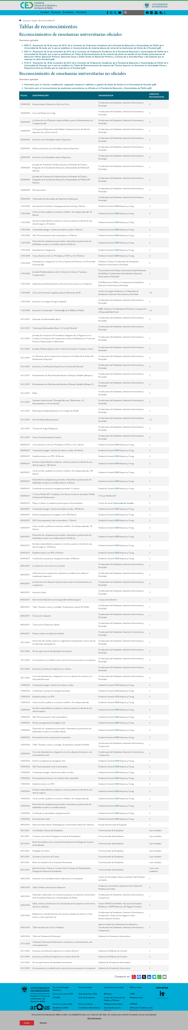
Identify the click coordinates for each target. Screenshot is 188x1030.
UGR (117, 206)
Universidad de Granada (124, 503)
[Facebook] (139, 976)
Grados (34, 21)
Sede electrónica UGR (87, 994)
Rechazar (43, 1023)
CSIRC (132, 994)
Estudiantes (68, 12)
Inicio (20, 20)
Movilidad (81, 12)
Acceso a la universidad (62, 1004)
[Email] (164, 976)
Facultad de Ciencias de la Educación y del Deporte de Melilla (39, 998)
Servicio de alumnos (86, 997)
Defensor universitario (113, 1004)
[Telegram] (154, 976)
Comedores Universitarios (89, 1007)
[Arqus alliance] (40, 1008)
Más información (94, 1018)
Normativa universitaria (114, 987)
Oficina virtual (135, 987)
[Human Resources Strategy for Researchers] (162, 995)
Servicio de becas (85, 1004)
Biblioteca (108, 994)
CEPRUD (133, 1004)
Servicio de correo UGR (63, 994)
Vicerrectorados (85, 987)
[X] (144, 976)
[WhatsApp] (159, 976)
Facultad (44, 12)
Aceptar (27, 1023)
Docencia (55, 12)
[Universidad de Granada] (155, 5)
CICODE (56, 997)
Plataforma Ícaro (136, 997)
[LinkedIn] (149, 976)
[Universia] (162, 988)
